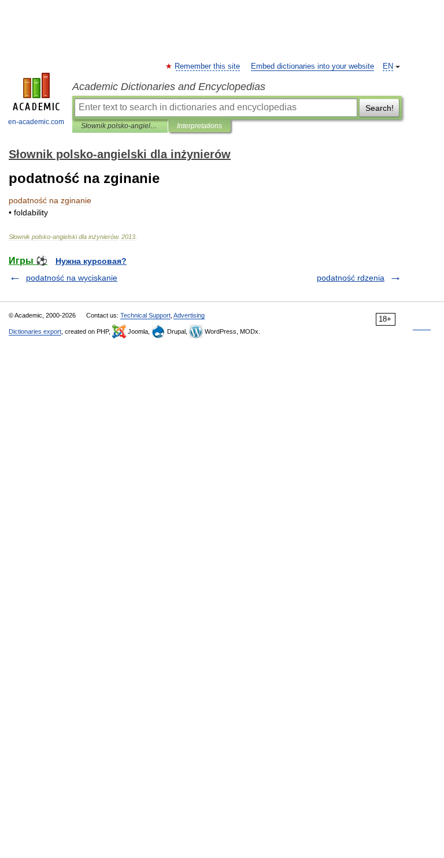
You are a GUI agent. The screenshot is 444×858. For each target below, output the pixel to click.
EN (388, 66)
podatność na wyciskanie (71, 277)
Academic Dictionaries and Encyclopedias (168, 86)
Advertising (189, 315)
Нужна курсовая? (91, 261)
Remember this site (208, 66)
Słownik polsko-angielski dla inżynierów (120, 126)
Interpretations (199, 126)
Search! (379, 108)
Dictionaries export (35, 331)
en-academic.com (36, 122)
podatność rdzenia (350, 277)
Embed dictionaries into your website (312, 66)
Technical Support (145, 315)
